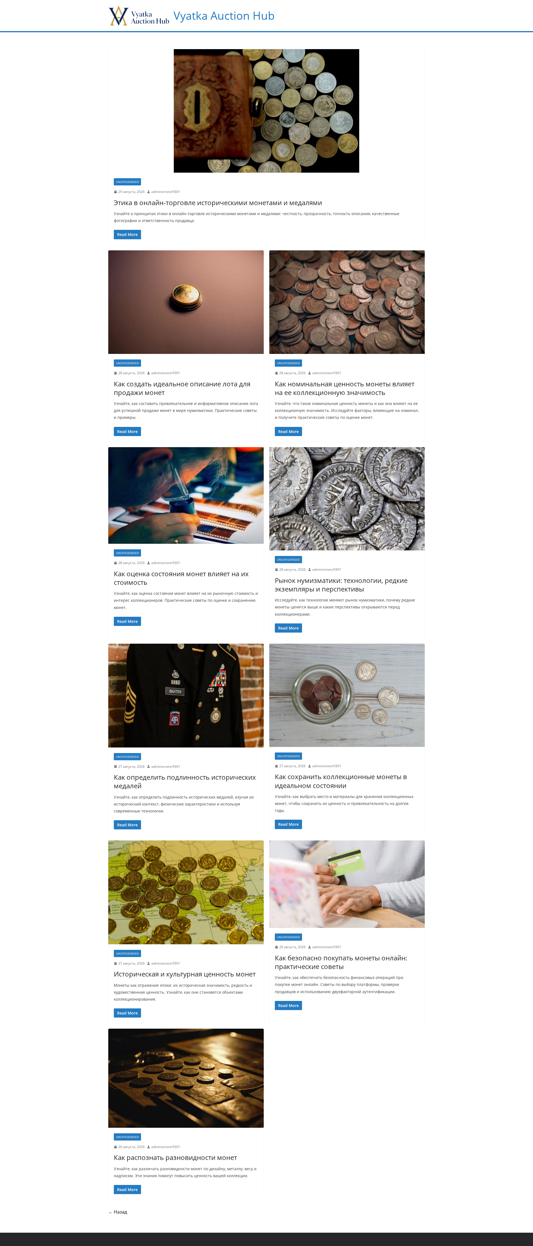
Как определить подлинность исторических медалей (185, 781)
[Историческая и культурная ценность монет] (186, 892)
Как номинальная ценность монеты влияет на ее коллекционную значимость (344, 388)
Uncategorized (127, 182)
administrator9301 (165, 191)
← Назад (117, 1212)
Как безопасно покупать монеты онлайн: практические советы (341, 962)
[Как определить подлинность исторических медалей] (186, 695)
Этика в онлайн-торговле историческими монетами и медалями (218, 202)
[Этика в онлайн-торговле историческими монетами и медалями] (266, 111)
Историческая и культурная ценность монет (185, 973)
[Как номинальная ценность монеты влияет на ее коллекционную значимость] (347, 302)
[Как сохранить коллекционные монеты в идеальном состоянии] (347, 695)
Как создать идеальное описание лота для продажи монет (182, 388)
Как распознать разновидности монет (175, 1157)
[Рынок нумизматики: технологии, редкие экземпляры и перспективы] (347, 498)
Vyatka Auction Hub (224, 15)
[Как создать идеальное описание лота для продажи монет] (186, 302)
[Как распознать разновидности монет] (186, 1078)
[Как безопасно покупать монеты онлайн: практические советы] (347, 884)
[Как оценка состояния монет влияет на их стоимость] (186, 495)
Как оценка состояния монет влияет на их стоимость (181, 578)
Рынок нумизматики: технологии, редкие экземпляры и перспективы (341, 584)
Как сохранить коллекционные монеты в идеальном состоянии (341, 781)
